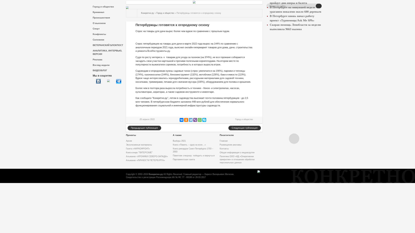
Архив (129, 141)
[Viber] (195, 120)
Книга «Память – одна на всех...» (189, 145)
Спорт (96, 28)
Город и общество (103, 6)
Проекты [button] (131, 135)
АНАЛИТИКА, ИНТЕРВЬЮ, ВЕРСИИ (107, 52)
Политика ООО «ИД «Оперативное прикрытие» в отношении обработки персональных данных (237, 159)
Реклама (97, 59)
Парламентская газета (184, 159)
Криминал (98, 12)
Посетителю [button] (227, 135)
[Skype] (204, 120)
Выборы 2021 (179, 141)
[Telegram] (191, 120)
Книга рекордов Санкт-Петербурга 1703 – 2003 (193, 150)
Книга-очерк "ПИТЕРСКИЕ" (139, 152)
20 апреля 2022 (147, 119)
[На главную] (131, 13)
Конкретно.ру (156, 174)
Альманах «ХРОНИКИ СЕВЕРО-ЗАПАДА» (147, 156)
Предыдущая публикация (144, 128)
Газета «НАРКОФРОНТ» (138, 149)
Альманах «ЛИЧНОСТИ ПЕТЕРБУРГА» (145, 160)
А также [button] (177, 135)
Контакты (224, 149)
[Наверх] (294, 138)
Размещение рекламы (230, 145)
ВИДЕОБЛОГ (100, 70)
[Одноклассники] (186, 120)
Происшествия (101, 17)
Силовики (98, 39)
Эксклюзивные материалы (139, 145)
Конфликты (99, 34)
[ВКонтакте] (182, 120)
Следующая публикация (245, 128)
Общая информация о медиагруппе (237, 152)
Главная (224, 141)
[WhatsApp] (200, 120)
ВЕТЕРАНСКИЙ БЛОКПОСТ (108, 45)
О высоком (99, 23)
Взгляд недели (101, 65)
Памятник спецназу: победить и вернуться (194, 156)
